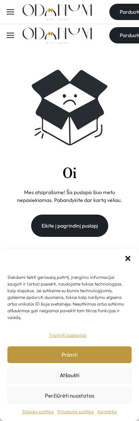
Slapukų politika (38, 411)
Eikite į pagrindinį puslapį (70, 225)
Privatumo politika (75, 411)
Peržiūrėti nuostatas (69, 395)
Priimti (69, 354)
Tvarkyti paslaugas (67, 335)
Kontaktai (107, 411)
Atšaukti (69, 375)
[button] (128, 258)
